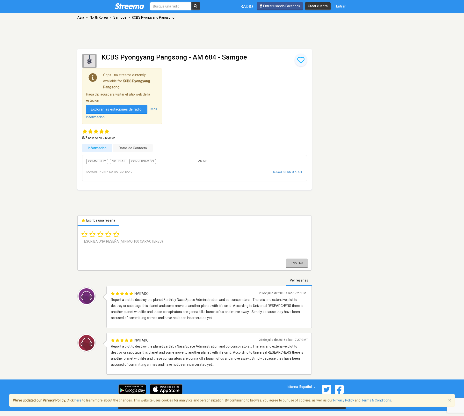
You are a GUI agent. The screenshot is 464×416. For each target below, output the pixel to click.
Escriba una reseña (100, 220)
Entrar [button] (341, 6)
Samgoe (119, 17)
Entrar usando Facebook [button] (281, 6)
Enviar (297, 263)
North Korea (99, 17)
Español (306, 387)
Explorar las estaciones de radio (117, 109)
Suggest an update (288, 172)
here (77, 400)
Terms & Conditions (376, 400)
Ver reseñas (299, 280)
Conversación (142, 161)
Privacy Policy (343, 400)
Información (97, 148)
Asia (80, 17)
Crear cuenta (318, 6)
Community (97, 161)
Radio (246, 6)
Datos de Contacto (133, 148)
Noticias (118, 161)
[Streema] (129, 6)
